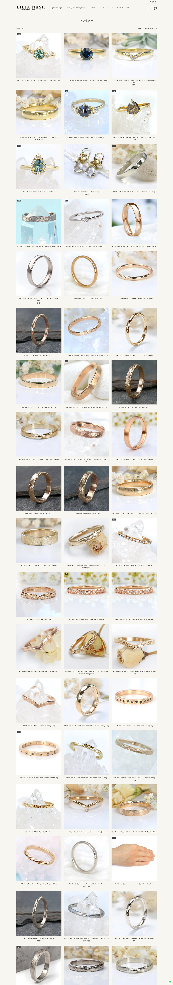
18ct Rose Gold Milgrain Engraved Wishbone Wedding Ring (39, 671)
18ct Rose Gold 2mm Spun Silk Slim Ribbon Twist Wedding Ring (86, 355)
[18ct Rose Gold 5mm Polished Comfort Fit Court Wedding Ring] (134, 488)
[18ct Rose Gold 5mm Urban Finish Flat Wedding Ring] (38, 540)
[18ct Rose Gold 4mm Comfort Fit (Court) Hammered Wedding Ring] (86, 434)
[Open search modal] (147, 8)
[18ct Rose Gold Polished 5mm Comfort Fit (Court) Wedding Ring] (86, 700)
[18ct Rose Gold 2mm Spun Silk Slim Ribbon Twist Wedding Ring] (86, 330)
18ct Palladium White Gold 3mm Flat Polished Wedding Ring (134, 192)
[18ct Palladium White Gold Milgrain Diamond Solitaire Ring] (86, 221)
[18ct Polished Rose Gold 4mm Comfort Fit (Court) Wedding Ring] (134, 221)
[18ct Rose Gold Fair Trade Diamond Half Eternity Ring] (134, 540)
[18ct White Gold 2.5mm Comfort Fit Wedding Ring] (86, 858)
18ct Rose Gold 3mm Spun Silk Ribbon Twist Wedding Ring (39, 459)
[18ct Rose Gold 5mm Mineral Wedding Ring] (86, 488)
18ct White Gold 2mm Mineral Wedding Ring (39, 938)
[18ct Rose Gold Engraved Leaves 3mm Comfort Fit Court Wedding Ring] (86, 540)
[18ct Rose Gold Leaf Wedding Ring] (38, 594)
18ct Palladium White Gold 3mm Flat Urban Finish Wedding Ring (39, 246)
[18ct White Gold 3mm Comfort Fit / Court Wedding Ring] (134, 913)
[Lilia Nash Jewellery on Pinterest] (156, 2)
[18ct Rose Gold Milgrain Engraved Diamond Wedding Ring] (134, 594)
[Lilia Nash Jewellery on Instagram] (153, 2)
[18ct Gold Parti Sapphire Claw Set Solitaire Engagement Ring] (86, 55)
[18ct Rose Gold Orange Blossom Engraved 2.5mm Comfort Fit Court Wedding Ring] (86, 646)
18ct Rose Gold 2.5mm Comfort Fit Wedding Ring (86, 298)
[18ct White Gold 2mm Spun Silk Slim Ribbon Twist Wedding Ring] (86, 913)
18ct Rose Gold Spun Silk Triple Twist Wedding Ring (39, 884)
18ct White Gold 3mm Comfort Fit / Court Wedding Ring (134, 938)
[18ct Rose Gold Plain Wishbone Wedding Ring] (38, 700)
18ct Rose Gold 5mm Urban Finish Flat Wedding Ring (39, 565)
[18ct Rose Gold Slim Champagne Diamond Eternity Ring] (38, 752)
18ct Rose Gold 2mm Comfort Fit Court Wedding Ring (134, 298)
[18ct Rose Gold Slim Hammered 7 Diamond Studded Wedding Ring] (134, 752)
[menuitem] (55, 8)
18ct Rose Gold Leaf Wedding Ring (39, 619)
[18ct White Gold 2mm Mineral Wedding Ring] (38, 913)
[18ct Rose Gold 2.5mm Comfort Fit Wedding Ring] (86, 273)
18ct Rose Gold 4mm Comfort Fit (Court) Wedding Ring (134, 459)
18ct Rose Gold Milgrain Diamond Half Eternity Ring (86, 619)
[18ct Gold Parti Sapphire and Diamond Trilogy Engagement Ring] (38, 55)
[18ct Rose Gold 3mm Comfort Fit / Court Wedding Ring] (134, 330)
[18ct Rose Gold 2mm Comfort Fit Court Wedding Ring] (134, 273)
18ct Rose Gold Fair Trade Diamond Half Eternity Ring (134, 565)
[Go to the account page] (151, 8)
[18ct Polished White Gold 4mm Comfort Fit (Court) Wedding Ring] (38, 273)
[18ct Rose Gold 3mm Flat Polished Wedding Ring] (38, 382)
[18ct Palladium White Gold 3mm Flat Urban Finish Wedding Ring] (38, 221)
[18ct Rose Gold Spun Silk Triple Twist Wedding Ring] (38, 858)
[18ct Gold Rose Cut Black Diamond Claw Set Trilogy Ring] (86, 112)
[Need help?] (170, 982)
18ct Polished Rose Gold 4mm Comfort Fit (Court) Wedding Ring (134, 246)
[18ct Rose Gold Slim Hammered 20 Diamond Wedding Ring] (86, 752)
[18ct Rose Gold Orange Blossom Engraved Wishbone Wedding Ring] (134, 646)
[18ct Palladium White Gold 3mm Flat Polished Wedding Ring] (134, 166)
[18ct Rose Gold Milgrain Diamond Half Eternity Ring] (86, 594)
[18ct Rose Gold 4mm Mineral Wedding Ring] (38, 488)
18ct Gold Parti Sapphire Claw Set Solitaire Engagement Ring (86, 80)
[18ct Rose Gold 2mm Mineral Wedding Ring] (38, 330)
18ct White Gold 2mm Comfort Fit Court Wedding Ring (134, 884)
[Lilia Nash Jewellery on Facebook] (150, 2)
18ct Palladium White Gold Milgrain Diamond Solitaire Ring (86, 246)
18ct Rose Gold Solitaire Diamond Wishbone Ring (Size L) (86, 832)
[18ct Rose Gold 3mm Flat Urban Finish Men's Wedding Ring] (86, 382)
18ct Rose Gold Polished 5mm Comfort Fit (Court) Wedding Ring (86, 726)
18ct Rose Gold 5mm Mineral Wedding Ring (86, 513)
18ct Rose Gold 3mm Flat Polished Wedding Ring (39, 407)
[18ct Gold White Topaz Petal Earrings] (86, 166)
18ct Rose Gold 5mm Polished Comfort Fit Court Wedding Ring (134, 513)
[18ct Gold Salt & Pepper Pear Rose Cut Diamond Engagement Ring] (134, 112)
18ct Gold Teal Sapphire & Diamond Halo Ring (39, 192)
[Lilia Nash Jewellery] (30, 7)
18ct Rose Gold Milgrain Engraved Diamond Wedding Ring (134, 619)
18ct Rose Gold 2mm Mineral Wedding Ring (39, 355)
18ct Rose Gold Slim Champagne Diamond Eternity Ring (39, 778)
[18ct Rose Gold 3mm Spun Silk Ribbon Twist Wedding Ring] (38, 434)
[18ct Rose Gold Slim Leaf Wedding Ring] (38, 806)
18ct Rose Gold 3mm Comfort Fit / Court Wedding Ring (134, 355)
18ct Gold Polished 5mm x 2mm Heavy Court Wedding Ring (38, 137)
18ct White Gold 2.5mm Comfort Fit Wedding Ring (86, 884)
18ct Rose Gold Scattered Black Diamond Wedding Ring (134, 726)
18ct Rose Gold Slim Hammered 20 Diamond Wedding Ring (86, 778)
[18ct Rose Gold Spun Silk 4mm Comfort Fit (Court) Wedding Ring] (134, 806)
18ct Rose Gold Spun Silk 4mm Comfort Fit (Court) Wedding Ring (134, 832)
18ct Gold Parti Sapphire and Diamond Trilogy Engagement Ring (39, 80)
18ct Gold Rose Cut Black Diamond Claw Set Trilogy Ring (86, 137)
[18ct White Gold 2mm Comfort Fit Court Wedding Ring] (134, 858)
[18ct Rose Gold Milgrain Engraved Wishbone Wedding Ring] (38, 646)
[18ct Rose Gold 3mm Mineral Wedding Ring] (134, 382)
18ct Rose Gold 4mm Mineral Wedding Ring (39, 513)
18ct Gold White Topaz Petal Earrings (86, 192)
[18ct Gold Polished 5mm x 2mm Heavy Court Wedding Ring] (38, 112)
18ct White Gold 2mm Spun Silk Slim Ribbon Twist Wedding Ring (86, 938)
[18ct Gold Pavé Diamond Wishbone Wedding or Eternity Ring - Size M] (134, 55)
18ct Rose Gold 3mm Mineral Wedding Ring (134, 407)
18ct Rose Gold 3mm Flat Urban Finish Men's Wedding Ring (86, 407)
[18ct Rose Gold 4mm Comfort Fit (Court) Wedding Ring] (134, 434)
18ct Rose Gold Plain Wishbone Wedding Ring (39, 726)
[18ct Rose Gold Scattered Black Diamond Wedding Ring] (134, 700)
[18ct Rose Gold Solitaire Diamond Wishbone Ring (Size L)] (86, 806)
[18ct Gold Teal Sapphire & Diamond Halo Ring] (38, 166)
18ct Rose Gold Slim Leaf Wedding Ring (38, 832)
